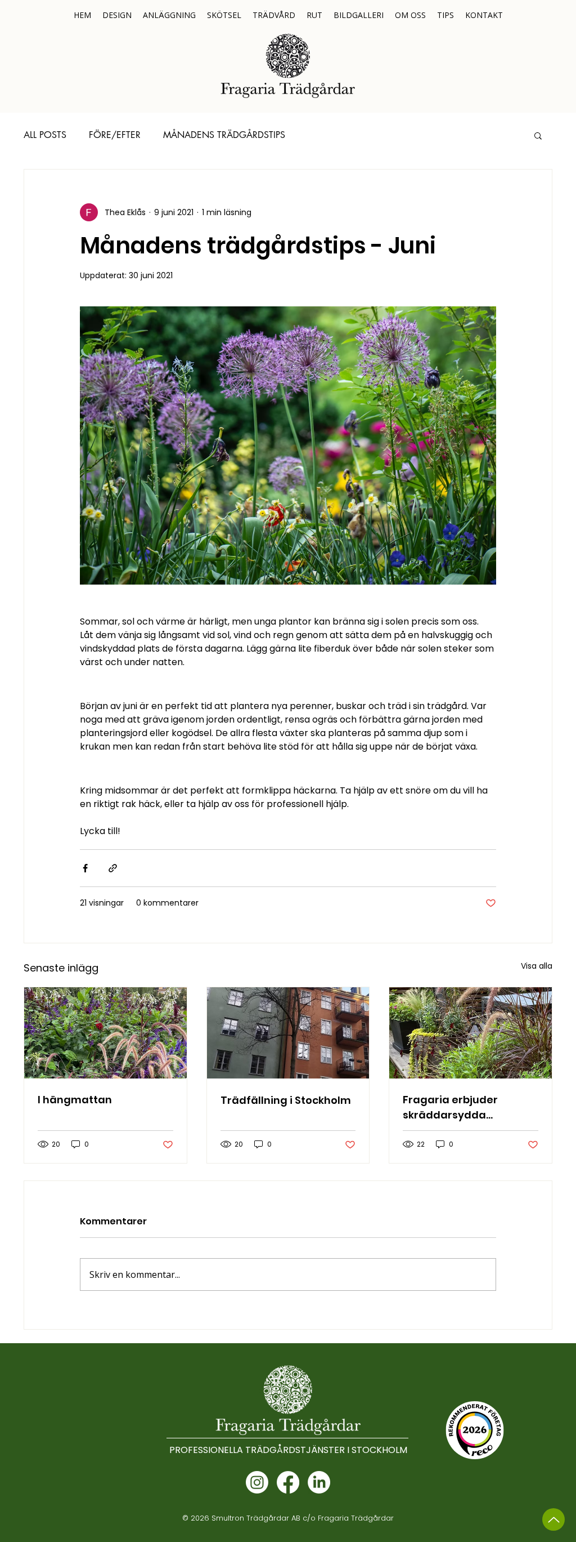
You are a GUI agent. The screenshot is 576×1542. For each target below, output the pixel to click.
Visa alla (536, 965)
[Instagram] (257, 1482)
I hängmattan (75, 1100)
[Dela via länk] (112, 868)
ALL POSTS (45, 135)
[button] (538, 135)
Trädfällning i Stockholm (285, 1100)
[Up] (553, 1519)
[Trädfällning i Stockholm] (288, 1032)
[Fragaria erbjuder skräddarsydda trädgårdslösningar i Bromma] (470, 1032)
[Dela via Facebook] (85, 868)
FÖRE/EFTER (115, 135)
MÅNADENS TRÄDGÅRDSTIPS (224, 135)
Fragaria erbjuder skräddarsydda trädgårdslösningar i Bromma (458, 1107)
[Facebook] (288, 1482)
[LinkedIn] (319, 1482)
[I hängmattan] (105, 1032)
